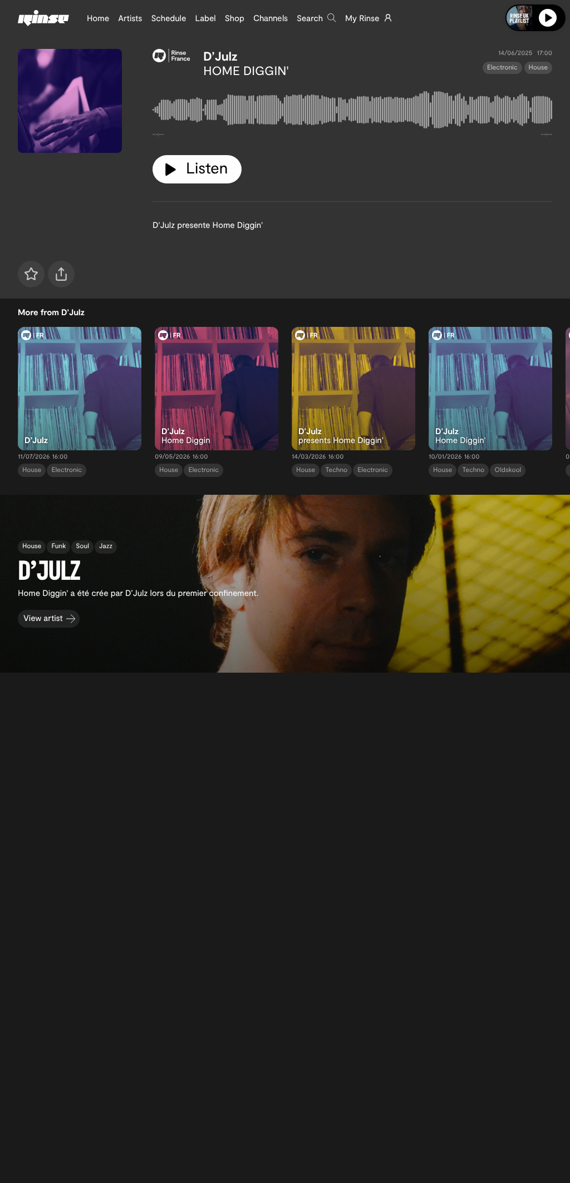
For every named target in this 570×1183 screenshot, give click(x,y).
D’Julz (220, 56)
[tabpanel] (352, 112)
